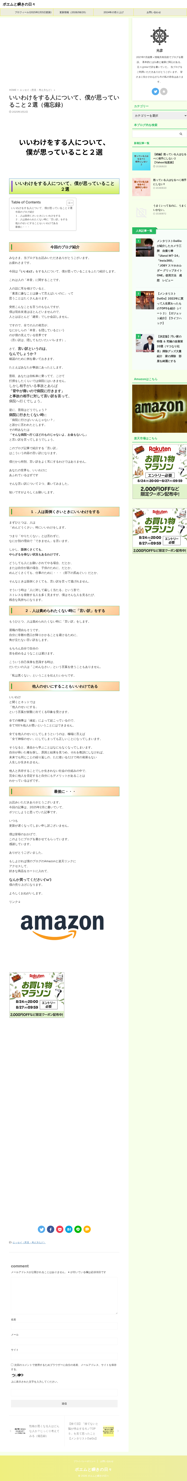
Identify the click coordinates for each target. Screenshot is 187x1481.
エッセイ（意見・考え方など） (29, 1242)
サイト (15, 1349)
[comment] (87, 1229)
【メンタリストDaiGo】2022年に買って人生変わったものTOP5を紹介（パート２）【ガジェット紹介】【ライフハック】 (170, 308)
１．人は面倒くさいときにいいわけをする (37, 215)
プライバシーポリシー (85, 1461)
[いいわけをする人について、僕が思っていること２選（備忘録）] (68, 1229)
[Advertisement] (64, 53)
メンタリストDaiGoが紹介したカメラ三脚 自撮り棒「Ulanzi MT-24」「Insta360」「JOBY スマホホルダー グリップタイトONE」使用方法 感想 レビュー (169, 260)
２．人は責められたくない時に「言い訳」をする (41, 219)
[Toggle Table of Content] (68, 203)
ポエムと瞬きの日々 (19, 4)
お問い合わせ (154, 12)
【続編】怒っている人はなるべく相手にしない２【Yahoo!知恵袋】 (169, 158)
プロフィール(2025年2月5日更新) (33, 12)
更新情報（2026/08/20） (73, 12)
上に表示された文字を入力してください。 (35, 1381)
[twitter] (41, 1229)
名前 (13, 1319)
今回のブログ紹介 (24, 211)
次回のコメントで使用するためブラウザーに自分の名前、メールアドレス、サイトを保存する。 (64, 1367)
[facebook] (50, 1229)
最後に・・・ (22, 226)
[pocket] (59, 1229)
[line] (78, 1229)
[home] (163, 91)
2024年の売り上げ (114, 12)
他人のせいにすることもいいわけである (36, 223)
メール (15, 1334)
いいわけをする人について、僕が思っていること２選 (41, 207)
